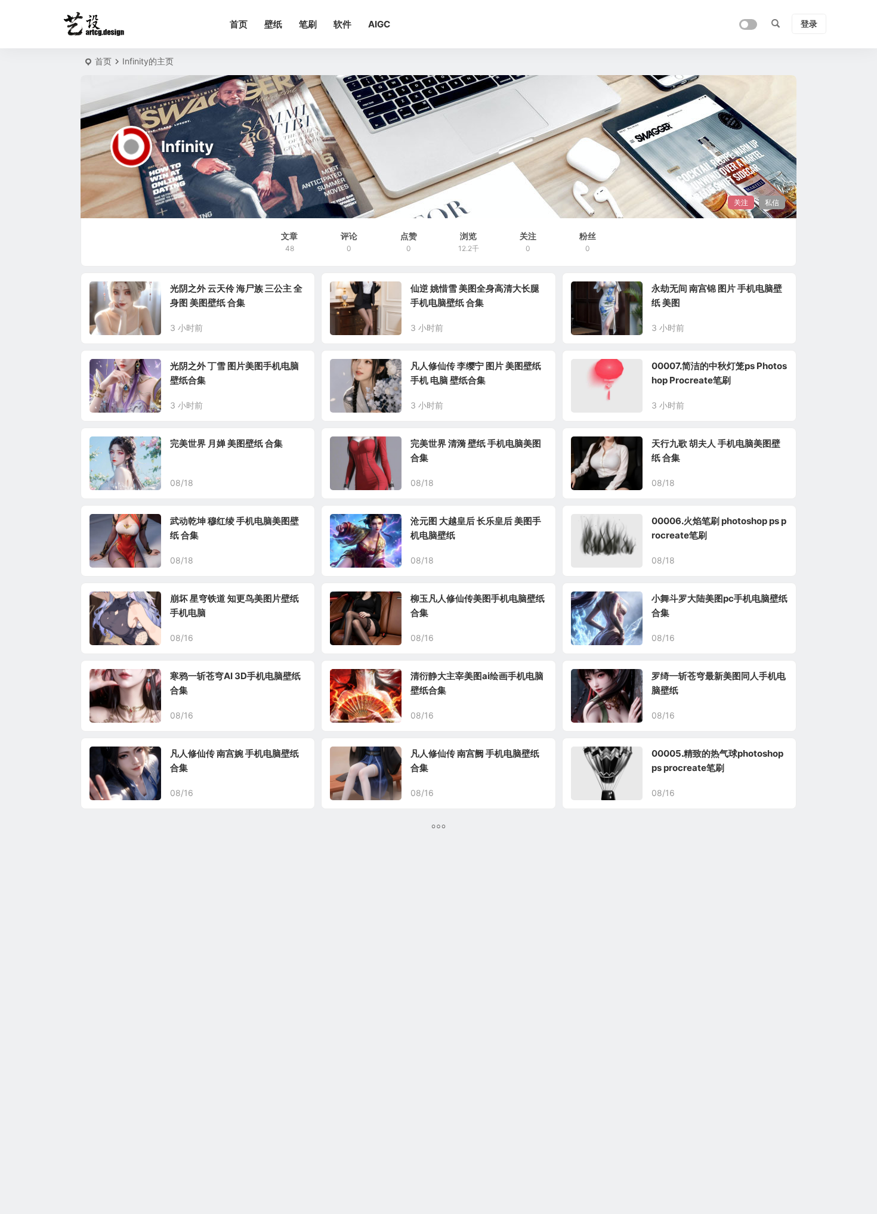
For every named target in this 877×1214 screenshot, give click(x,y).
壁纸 (273, 24)
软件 (342, 24)
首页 (239, 24)
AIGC (379, 24)
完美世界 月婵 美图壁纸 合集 (226, 443)
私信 (772, 202)
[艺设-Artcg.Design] (116, 24)
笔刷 (308, 24)
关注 (741, 202)
